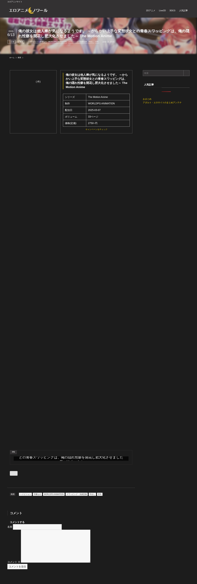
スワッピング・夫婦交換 (77, 42)
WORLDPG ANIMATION (57, 42)
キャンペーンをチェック (96, 129)
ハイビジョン (33, 42)
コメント (13, 561)
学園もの (43, 42)
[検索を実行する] (186, 73)
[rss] (184, 1)
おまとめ (147, 99)
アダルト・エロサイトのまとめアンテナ (162, 102)
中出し (91, 42)
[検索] (188, 1)
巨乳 (97, 42)
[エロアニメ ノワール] (28, 10)
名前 (9, 527)
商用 (21, 42)
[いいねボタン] (14, 473)
